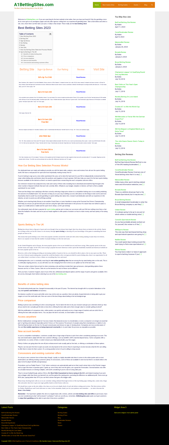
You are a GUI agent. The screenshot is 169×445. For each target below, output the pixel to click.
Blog (145, 5)
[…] (140, 164)
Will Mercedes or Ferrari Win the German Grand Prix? (18, 435)
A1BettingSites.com (34, 4)
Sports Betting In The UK (28, 52)
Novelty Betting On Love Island (11, 430)
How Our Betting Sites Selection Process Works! (36, 49)
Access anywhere (29, 58)
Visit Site (23, 47)
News (59, 423)
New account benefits (30, 60)
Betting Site (24, 38)
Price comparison (29, 56)
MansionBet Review (7, 418)
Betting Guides (123, 5)
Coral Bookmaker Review (9, 415)
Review (23, 45)
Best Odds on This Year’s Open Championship (16, 428)
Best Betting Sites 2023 (28, 36)
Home (97, 5)
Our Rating (24, 43)
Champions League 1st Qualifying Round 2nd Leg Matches (20, 425)
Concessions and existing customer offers (36, 62)
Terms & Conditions (32, 441)
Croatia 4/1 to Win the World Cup (12, 433)
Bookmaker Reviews (64, 420)
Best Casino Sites (108, 5)
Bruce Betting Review (8, 423)
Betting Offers (62, 415)
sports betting (51, 209)
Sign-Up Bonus (25, 41)
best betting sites (61, 274)
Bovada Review (6, 420)
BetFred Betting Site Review (10, 413)
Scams (136, 5)
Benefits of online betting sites (33, 54)
